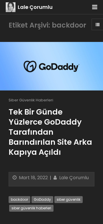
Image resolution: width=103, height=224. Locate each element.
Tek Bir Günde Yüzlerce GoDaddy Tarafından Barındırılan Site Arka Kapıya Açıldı (50, 132)
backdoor (19, 199)
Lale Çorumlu (35, 7)
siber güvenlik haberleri (31, 208)
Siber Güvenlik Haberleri (31, 100)
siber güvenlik (68, 199)
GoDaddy (42, 199)
